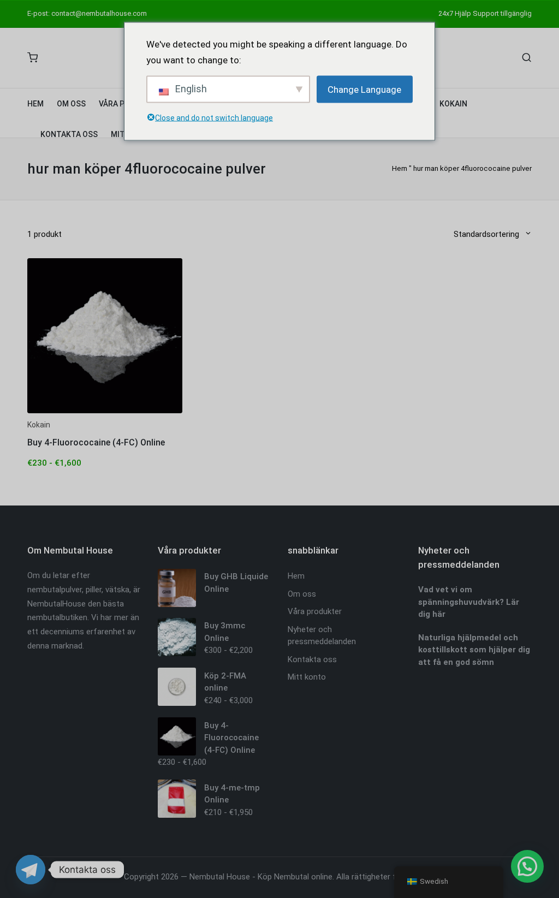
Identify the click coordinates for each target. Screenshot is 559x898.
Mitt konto (307, 677)
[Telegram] (30, 869)
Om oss (302, 594)
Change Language (364, 89)
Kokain (38, 424)
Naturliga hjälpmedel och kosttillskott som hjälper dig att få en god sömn (474, 650)
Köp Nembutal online (295, 877)
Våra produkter (315, 611)
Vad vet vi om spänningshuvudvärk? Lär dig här (468, 602)
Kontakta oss (312, 659)
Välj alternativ (105, 411)
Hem (399, 168)
